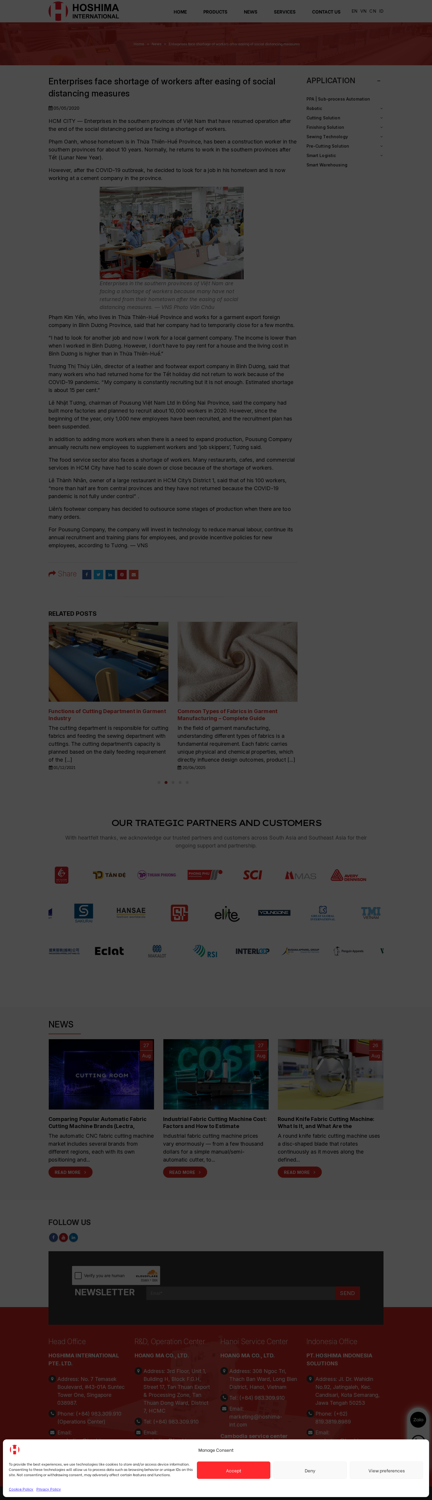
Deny (310, 1470)
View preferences (387, 1470)
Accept (233, 1470)
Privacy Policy (48, 1489)
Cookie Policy (21, 1489)
